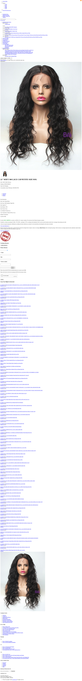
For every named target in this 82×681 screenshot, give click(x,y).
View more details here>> (5, 225)
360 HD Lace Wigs (38, 37)
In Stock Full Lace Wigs (17, 33)
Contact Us (5, 616)
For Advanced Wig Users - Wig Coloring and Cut (11, 649)
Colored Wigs (5, 40)
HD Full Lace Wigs (31, 37)
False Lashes (11, 45)
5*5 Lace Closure (26, 35)
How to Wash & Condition (7, 641)
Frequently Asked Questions (8, 621)
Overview (4, 193)
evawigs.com (14, 679)
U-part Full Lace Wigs (9, 33)
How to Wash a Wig (8, 50)
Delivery (4, 194)
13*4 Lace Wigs (5, 39)
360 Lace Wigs (45, 35)
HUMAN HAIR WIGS (7, 22)
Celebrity (6, 24)
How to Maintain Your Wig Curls (8, 648)
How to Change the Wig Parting (8, 646)
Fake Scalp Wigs (39, 35)
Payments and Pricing (6, 619)
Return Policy (5, 618)
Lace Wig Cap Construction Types (9, 628)
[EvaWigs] (0, 12)
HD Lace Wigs (7, 37)
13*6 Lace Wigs (5, 38)
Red (8, 31)
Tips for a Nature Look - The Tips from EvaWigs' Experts (13, 632)
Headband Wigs (5, 42)
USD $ (4, 3)
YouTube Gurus (8, 56)
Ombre (10, 31)
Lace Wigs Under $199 (9, 27)
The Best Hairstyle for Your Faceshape (9, 631)
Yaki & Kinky (10, 29)
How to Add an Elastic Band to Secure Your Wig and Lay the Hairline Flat (16, 657)
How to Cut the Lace (6, 654)
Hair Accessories (8, 46)
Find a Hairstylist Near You (7, 622)
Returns (4, 195)
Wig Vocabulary (14, 54)
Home (1, 60)
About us (4, 615)
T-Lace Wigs (5, 43)
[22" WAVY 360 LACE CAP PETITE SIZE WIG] (5, 176)
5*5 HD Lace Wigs (6, 41)
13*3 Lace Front (8, 35)
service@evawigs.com (7, 10)
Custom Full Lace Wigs (26, 33)
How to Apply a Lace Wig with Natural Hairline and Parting (13, 655)
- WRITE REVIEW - (4, 245)
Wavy (16, 29)
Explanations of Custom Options (8, 633)
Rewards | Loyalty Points (7, 620)
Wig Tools (7, 45)
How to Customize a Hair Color (27, 52)
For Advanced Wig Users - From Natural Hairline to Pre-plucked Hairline (16, 658)
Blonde (6, 31)
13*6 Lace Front (20, 35)
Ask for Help (5, 1)
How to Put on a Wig (27, 51)
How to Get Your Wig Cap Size (17, 51)
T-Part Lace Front (33, 35)
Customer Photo (13, 56)
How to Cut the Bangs (7, 647)
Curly (14, 29)
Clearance (15, 27)
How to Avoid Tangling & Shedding (9, 642)
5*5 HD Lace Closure (14, 37)
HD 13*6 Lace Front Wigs (23, 37)
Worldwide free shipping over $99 (6, 15)
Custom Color (14, 31)
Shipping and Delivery (7, 617)
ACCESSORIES (6, 44)
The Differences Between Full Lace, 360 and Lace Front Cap (16, 53)
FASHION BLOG (6, 48)
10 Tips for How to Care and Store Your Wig (20, 50)
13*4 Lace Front (14, 35)
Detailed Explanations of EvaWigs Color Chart (13, 52)
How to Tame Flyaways (7, 656)
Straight (6, 29)
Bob (9, 24)
